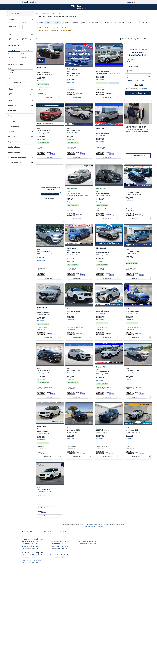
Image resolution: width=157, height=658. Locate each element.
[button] (14, 50)
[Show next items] (149, 22)
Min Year (11, 38)
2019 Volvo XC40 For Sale (87, 541)
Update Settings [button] (146, 88)
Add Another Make (20, 83)
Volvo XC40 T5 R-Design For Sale (33, 555)
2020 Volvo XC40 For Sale (59, 546)
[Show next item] (60, 193)
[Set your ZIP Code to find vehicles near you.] (80, 17)
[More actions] (60, 97)
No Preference (49, 198)
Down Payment (130, 70)
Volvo (53, 13)
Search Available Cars (138, 93)
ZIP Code (25, 23)
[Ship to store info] (135, 268)
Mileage (11, 93)
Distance (10, 23)
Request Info (48, 97)
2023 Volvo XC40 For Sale (30, 546)
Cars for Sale (46, 13)
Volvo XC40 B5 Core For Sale (60, 555)
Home (37, 13)
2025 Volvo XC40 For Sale (30, 541)
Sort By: (133, 39)
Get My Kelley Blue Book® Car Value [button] (139, 81)
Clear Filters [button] (39, 22)
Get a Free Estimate (136, 155)
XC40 (59, 13)
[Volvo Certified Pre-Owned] (42, 93)
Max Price (23, 53)
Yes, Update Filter (49, 194)
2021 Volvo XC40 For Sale (59, 541)
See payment (41, 80)
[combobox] (20, 13)
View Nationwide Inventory (94, 526)
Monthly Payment (131, 59)
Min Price (10, 53)
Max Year (24, 38)
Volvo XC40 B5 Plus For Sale (31, 560)
